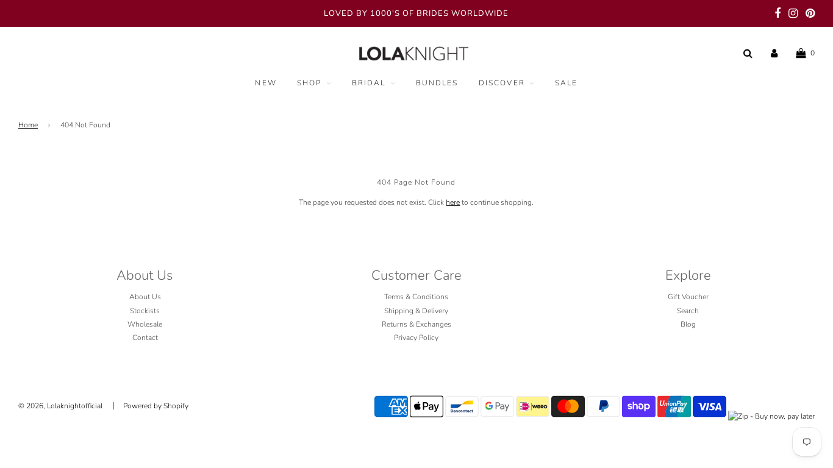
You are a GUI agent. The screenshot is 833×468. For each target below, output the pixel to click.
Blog (688, 324)
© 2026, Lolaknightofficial (60, 406)
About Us (145, 297)
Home (28, 125)
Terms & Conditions (416, 297)
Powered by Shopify (155, 406)
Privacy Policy (416, 337)
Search (688, 311)
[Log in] (774, 53)
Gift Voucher (688, 297)
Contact (145, 337)
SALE (566, 83)
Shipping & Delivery (416, 311)
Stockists (145, 311)
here (453, 202)
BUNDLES (437, 83)
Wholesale (144, 324)
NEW (265, 83)
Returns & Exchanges (416, 324)
